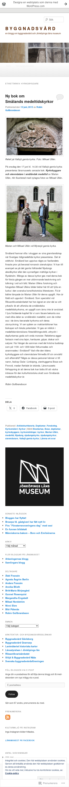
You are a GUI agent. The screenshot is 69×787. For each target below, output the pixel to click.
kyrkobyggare (12, 432)
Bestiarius (38, 428)
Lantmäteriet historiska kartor (21, 646)
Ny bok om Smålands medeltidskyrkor (29, 98)
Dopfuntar (41, 425)
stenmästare (11, 438)
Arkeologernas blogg (16, 558)
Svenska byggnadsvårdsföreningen (24, 661)
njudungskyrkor (48, 435)
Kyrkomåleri (11, 428)
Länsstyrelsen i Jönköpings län (22, 650)
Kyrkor (22, 428)
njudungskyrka (31, 435)
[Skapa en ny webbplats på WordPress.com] (34, 4)
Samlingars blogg (15, 562)
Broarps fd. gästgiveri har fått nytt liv (25, 521)
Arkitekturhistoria (25, 425)
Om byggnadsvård (25, 65)
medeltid (9, 435)
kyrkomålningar (28, 432)
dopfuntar (56, 428)
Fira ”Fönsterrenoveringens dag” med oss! (28, 525)
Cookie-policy (12, 773)
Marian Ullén (51, 432)
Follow (11, 694)
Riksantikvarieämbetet (17, 653)
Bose (47, 428)
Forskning (52, 425)
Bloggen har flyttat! (15, 518)
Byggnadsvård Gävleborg (19, 639)
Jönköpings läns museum (18, 72)
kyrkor (41, 432)
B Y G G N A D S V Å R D (30, 28)
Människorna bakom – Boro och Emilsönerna (30, 533)
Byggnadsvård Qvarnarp (18, 642)
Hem (8, 65)
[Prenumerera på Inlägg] (7, 718)
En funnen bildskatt (16, 529)
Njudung (19, 435)
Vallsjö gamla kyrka (29, 438)
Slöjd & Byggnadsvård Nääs (20, 657)
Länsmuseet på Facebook (20, 740)
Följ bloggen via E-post (19, 670)
